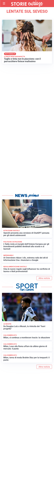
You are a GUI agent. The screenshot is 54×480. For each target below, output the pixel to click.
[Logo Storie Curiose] (27, 4)
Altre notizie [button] (44, 278)
